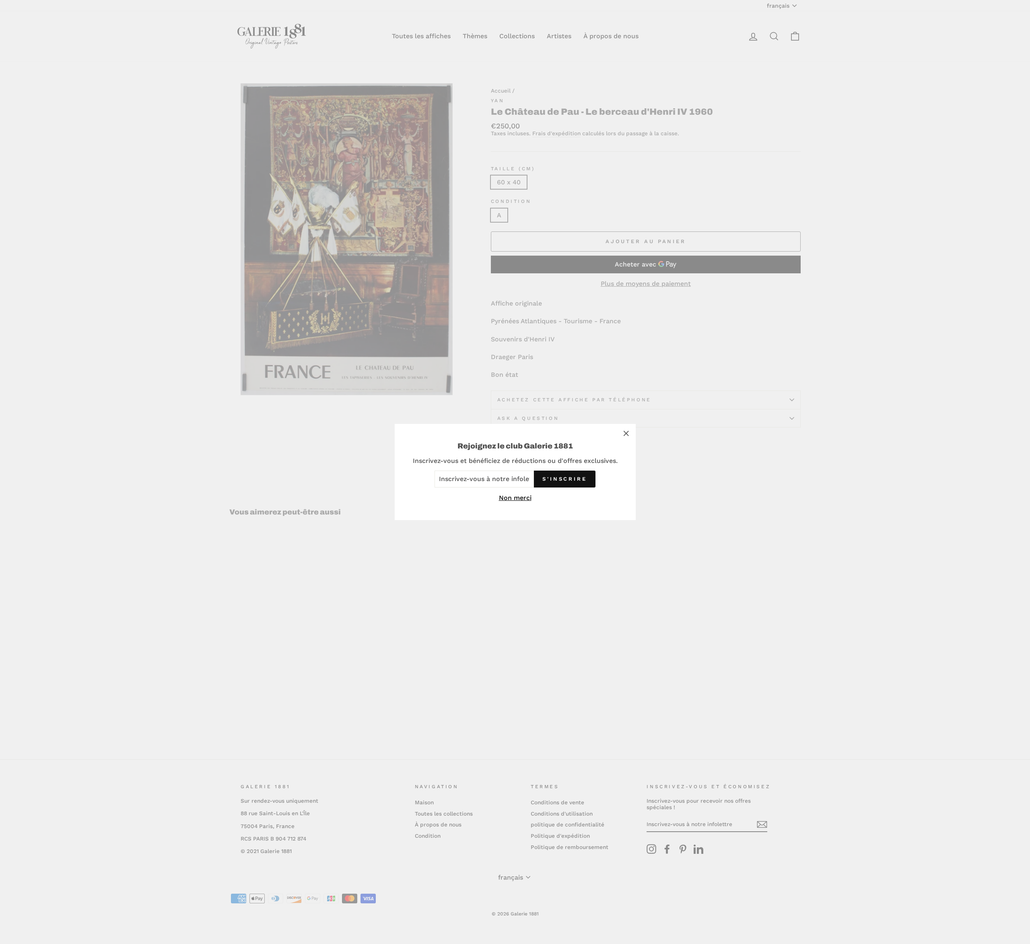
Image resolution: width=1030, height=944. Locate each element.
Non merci (515, 498)
